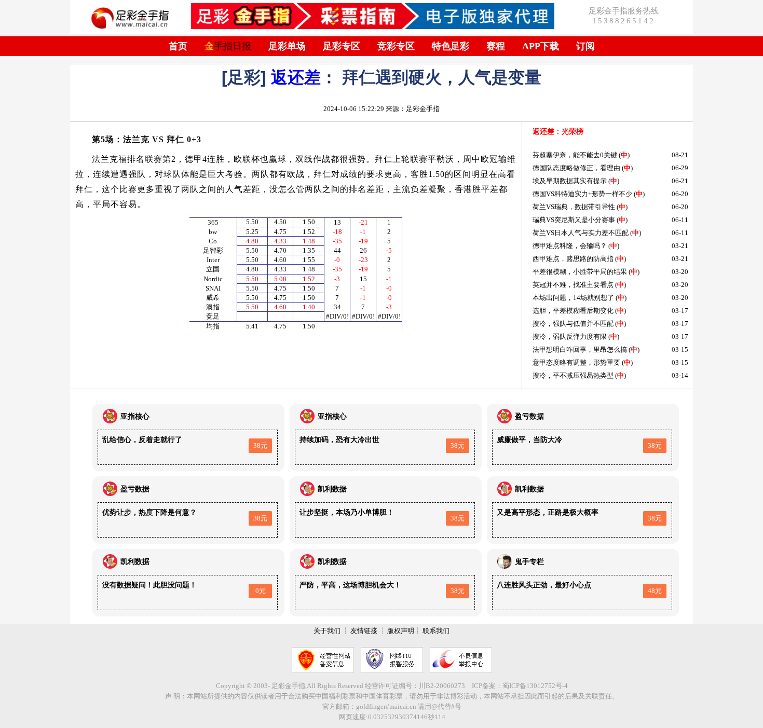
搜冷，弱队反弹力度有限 (570, 336)
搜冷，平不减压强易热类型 (573, 375)
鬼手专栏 (529, 562)
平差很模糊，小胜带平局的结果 (580, 272)
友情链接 (363, 631)
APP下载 (540, 46)
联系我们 (436, 631)
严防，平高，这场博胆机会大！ (350, 585)
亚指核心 (134, 416)
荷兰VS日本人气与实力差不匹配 (581, 233)
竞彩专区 (396, 46)
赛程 (495, 46)
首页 (178, 46)
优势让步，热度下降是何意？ (149, 512)
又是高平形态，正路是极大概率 (547, 512)
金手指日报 (228, 46)
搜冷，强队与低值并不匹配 (573, 323)
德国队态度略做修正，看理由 (576, 168)
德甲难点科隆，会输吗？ (570, 246)
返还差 (296, 77)
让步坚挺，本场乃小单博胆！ (346, 512)
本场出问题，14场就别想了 (573, 297)
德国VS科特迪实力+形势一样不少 (582, 194)
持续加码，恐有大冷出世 (339, 440)
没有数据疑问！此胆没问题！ (149, 585)
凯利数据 (332, 489)
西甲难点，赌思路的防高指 (573, 259)
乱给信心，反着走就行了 (142, 440)
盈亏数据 (529, 416)
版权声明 (400, 631)
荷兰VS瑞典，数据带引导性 (574, 207)
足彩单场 (287, 46)
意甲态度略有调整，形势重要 (576, 362)
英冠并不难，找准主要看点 (573, 285)
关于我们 (327, 631)
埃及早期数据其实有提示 (570, 181)
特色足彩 (450, 46)
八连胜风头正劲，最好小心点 (544, 585)
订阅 (585, 46)
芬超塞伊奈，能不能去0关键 (575, 155)
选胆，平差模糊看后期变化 (573, 310)
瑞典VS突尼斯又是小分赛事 (574, 220)
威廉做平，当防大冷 (529, 440)
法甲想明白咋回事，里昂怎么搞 (580, 349)
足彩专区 (341, 46)
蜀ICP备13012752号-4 (535, 686)
